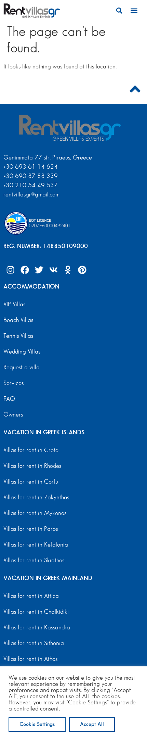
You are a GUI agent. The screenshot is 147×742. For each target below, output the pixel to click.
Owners (13, 415)
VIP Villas (14, 304)
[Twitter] (39, 270)
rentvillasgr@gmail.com (32, 194)
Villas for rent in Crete (30, 450)
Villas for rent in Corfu (30, 482)
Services (13, 383)
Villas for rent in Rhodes (32, 466)
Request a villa (21, 367)
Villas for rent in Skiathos (33, 560)
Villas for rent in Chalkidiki (36, 612)
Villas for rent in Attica (31, 596)
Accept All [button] (92, 724)
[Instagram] (10, 270)
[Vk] (53, 270)
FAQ (9, 399)
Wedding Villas (21, 352)
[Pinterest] (82, 270)
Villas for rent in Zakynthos (36, 497)
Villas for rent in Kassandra (36, 627)
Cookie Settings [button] (37, 724)
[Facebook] (24, 270)
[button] (119, 10)
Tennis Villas (18, 336)
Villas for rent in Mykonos (34, 513)
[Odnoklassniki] (68, 270)
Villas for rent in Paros (30, 529)
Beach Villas (18, 320)
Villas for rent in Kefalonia (35, 545)
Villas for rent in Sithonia (33, 643)
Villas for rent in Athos (30, 659)
